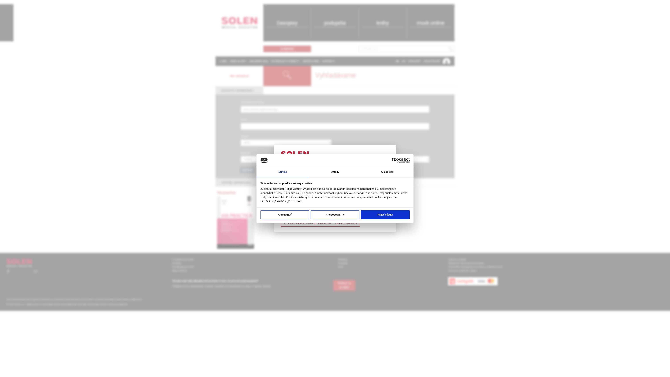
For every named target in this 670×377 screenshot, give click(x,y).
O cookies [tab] (387, 171)
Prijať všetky (385, 214)
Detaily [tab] (335, 171)
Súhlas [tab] (282, 171)
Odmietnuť (285, 214)
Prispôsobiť (333, 214)
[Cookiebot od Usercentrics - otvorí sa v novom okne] (394, 160)
